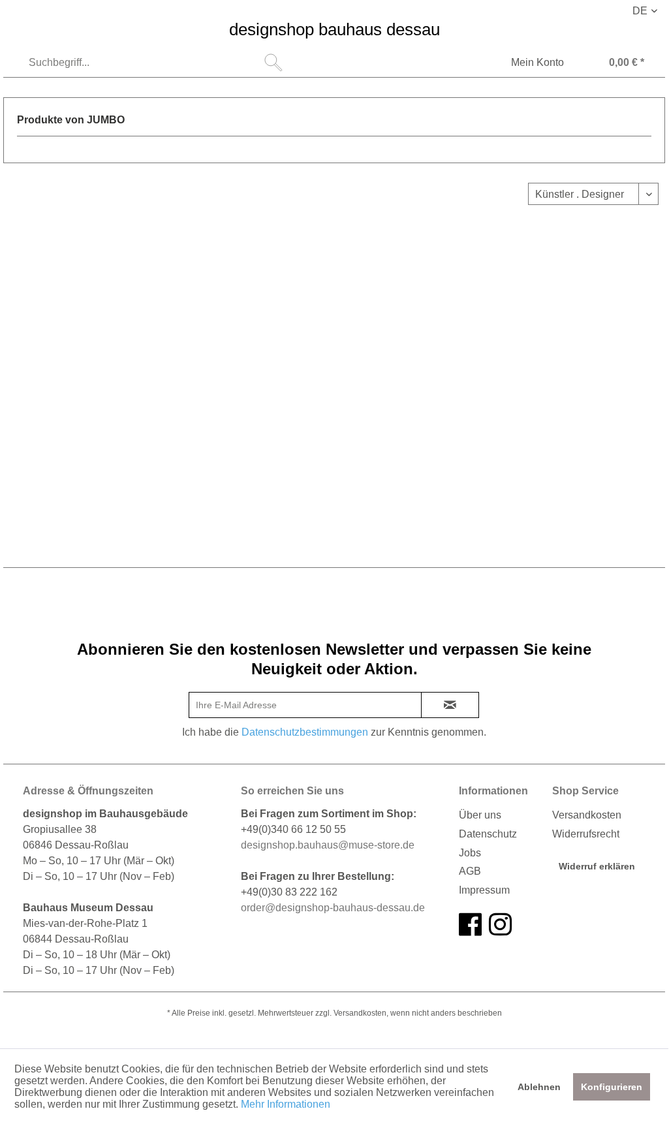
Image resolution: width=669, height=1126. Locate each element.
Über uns (480, 815)
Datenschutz (488, 833)
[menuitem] (154, 62)
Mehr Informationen (285, 1104)
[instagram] (500, 925)
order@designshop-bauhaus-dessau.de (333, 907)
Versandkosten (586, 815)
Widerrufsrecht (585, 833)
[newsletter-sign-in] (450, 705)
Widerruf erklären (597, 866)
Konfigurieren (611, 1087)
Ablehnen (539, 1087)
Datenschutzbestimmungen (304, 732)
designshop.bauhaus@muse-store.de (327, 845)
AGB (470, 871)
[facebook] (470, 925)
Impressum (484, 890)
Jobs (470, 852)
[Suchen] (273, 62)
